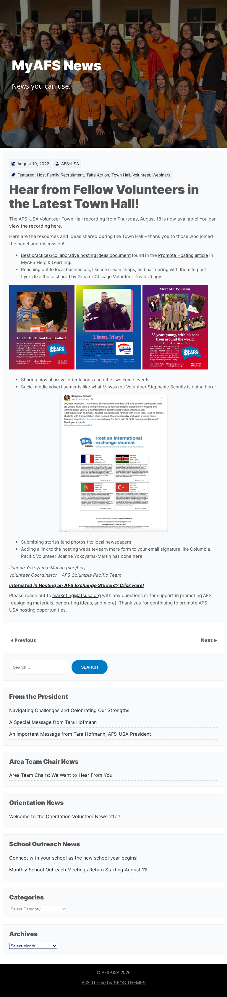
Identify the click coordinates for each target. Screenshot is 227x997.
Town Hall (120, 174)
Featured (26, 174)
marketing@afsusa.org (76, 595)
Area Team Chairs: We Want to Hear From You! (61, 775)
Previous (25, 640)
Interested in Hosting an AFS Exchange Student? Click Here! (76, 585)
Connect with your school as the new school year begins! (73, 858)
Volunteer (141, 174)
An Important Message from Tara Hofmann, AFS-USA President (80, 734)
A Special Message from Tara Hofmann (53, 722)
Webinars (161, 174)
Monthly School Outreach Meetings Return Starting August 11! (78, 870)
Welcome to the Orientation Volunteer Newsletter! (66, 816)
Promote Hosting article (183, 255)
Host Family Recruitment (60, 174)
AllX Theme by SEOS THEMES (114, 982)
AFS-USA (70, 163)
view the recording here (35, 226)
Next (207, 640)
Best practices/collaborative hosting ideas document (76, 255)
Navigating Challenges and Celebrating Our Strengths (69, 710)
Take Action (97, 174)
